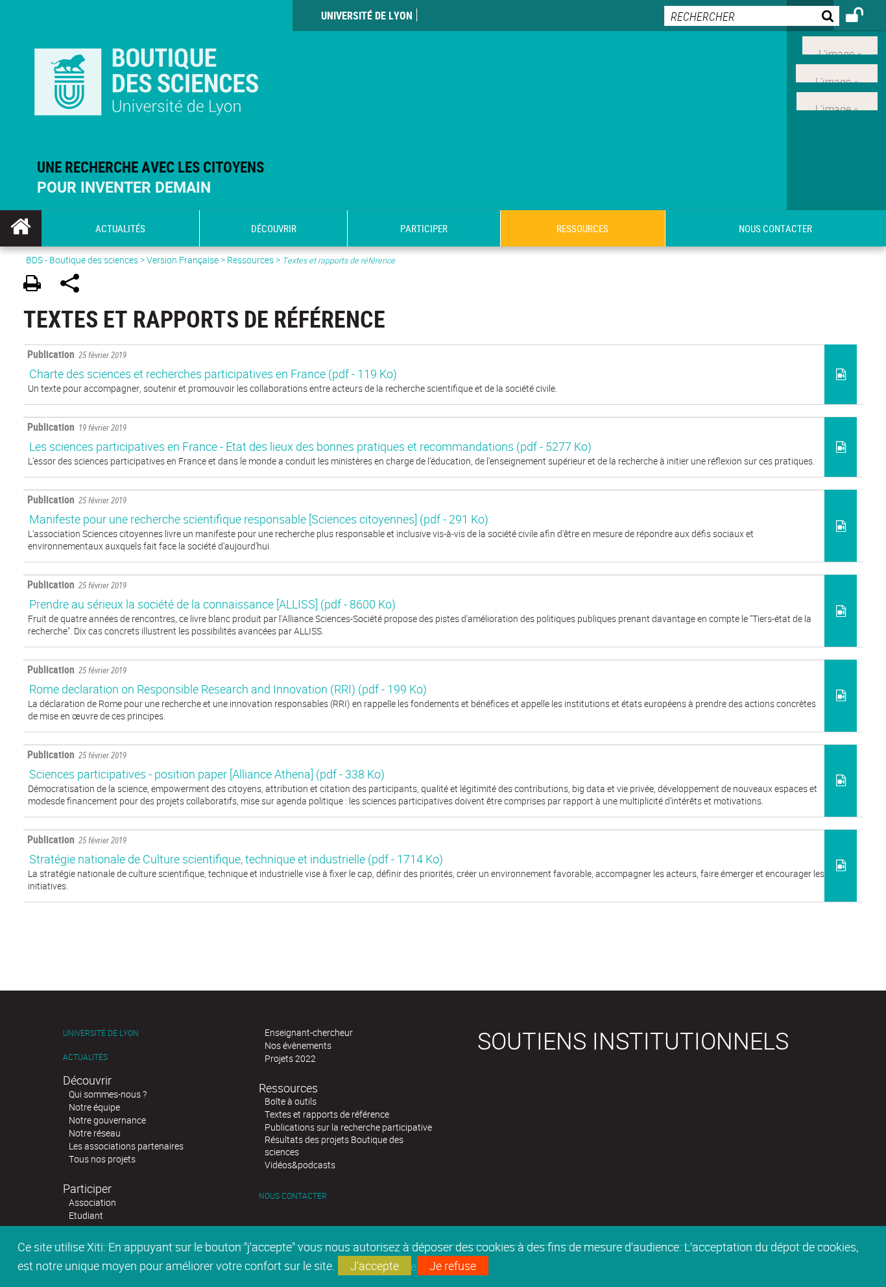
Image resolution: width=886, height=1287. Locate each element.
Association (92, 1202)
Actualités (85, 1057)
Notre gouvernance (107, 1120)
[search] (751, 16)
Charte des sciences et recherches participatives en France (213, 373)
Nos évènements (298, 1045)
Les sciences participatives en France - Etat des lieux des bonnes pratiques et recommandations (310, 446)
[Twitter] (840, 44)
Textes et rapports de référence (327, 1114)
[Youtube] (837, 72)
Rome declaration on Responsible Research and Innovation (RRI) (228, 689)
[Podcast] (837, 99)
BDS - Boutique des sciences (82, 260)
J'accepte (374, 1265)
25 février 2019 (76, 354)
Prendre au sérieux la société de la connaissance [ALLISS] (212, 604)
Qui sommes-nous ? (108, 1094)
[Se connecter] (863, 16)
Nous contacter (293, 1195)
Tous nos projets (102, 1159)
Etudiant (86, 1215)
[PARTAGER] (74, 285)
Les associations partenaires (126, 1146)
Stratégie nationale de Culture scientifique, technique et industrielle (236, 859)
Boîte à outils (291, 1101)
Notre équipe (94, 1107)
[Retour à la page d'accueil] (146, 79)
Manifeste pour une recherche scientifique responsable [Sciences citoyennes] (258, 519)
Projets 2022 (290, 1058)
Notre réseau (95, 1133)
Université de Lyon (367, 15)
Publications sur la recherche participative (348, 1127)
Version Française (183, 260)
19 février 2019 (76, 427)
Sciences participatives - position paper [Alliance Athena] (207, 774)
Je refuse (452, 1265)
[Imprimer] (36, 285)
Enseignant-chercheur (309, 1032)
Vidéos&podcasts (300, 1165)
